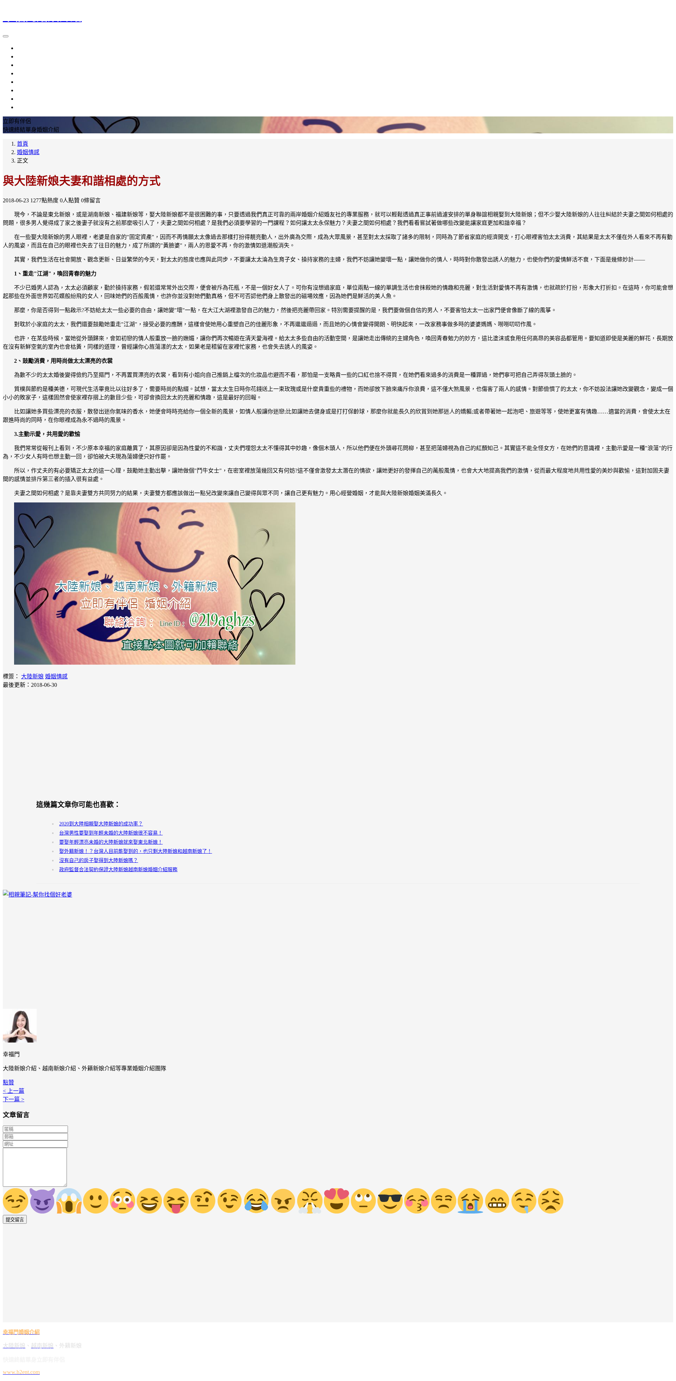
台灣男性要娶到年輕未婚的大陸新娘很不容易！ (111, 833)
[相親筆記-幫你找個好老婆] (37, 895)
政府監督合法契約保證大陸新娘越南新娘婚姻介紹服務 (118, 869)
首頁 (22, 144)
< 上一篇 (13, 1091)
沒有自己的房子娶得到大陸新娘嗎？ (98, 860)
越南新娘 (28, 56)
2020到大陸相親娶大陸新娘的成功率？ (101, 823)
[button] (8, 1082)
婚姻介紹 (28, 73)
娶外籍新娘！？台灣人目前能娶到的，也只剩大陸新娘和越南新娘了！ (135, 851)
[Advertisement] (338, 744)
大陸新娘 (28, 48)
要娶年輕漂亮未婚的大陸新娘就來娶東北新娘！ (111, 842)
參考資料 (28, 99)
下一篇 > (13, 1099)
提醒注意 (28, 90)
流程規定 (28, 82)
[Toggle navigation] (5, 36)
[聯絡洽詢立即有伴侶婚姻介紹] (154, 663)
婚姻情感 (28, 152)
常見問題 (28, 107)
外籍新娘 (28, 65)
